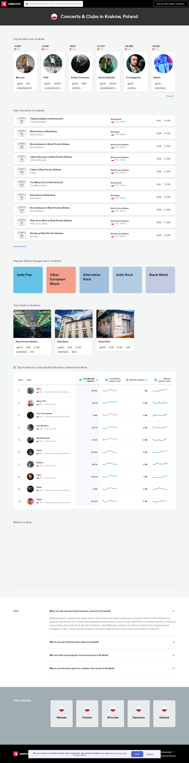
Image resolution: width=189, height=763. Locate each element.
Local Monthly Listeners (88, 380)
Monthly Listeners (137, 380)
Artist (29, 380)
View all (169, 96)
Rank (21, 380)
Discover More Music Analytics (171, 4)
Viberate (10, 4)
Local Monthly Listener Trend (114, 380)
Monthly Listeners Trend (164, 380)
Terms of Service (168, 756)
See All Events (19, 246)
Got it (137, 754)
